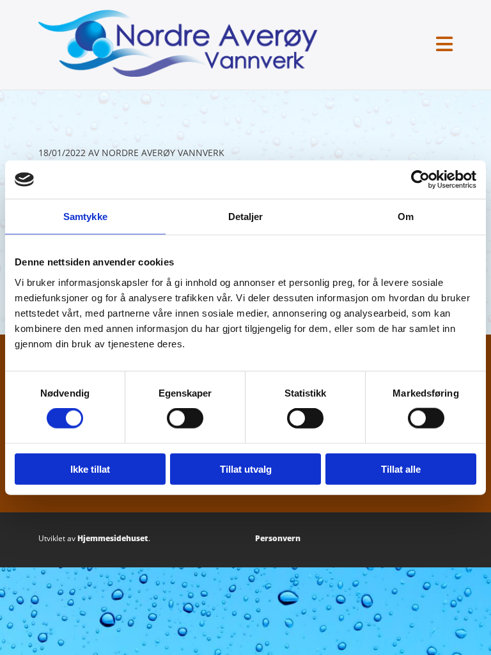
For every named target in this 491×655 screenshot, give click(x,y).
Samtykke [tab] (85, 216)
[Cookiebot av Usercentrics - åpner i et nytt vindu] (420, 179)
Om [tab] (406, 216)
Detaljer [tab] (245, 216)
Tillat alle (401, 468)
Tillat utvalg (246, 468)
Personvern (277, 538)
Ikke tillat (90, 468)
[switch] (185, 418)
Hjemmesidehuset (112, 538)
